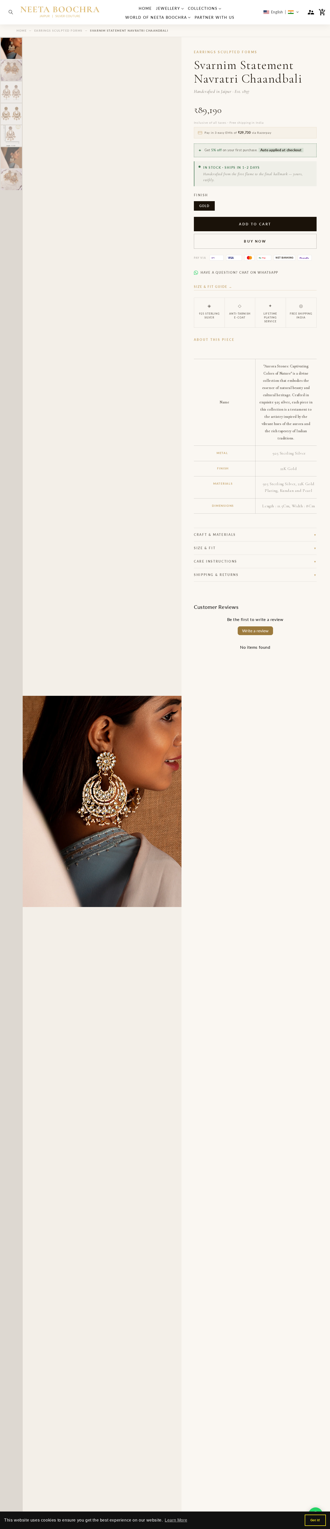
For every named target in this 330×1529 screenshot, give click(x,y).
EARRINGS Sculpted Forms (58, 30)
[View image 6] (11, 157)
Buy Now (255, 241)
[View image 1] (11, 48)
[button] (10, 12)
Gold (204, 206)
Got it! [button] (315, 1520)
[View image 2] (11, 70)
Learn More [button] (176, 1520)
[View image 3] (11, 92)
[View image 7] (11, 179)
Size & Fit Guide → (213, 287)
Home (21, 30)
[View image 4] (11, 114)
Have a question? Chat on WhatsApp (239, 272)
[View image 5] (11, 135)
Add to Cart (255, 224)
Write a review (255, 630)
